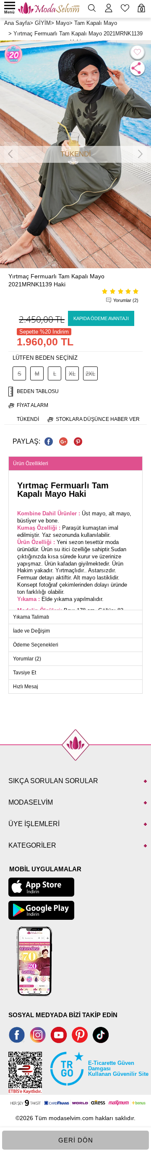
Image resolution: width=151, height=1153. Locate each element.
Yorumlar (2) (125, 300)
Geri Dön (75, 1140)
